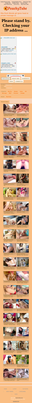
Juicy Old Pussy (8, 4)
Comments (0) (19, 81)
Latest (15, 388)
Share (11, 81)
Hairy (21, 91)
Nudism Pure (15, 3)
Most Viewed (9, 391)
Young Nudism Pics (17, 1)
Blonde (16, 91)
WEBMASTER (16, 401)
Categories (22, 391)
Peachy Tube (24, 3)
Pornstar (16, 93)
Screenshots (25, 78)
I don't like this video (23, 75)
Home (5, 388)
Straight (22, 93)
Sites (16, 394)
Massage (4, 93)
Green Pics (16, 4)
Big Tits (10, 91)
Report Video (15, 78)
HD (26, 91)
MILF (10, 93)
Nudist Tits (8, 3)
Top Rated (25, 388)
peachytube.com (19, 397)
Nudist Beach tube (5, 1)
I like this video (8, 75)
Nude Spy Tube (27, 1)
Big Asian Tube (25, 4)
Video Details (6, 78)
